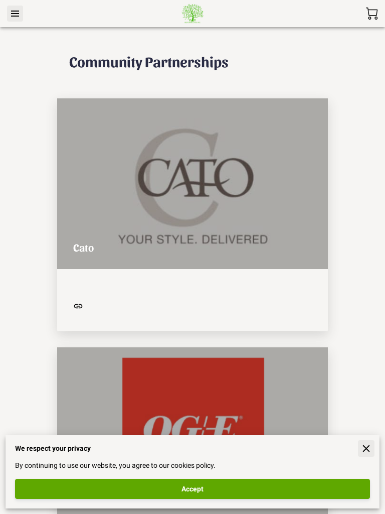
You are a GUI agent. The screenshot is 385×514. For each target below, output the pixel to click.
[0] (372, 14)
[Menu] (15, 14)
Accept (192, 489)
